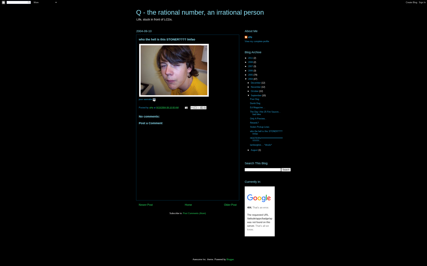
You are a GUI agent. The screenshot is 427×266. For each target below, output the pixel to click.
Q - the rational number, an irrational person (200, 12)
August (254, 150)
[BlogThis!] (195, 107)
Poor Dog (254, 99)
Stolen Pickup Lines (259, 127)
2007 (251, 66)
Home (188, 204)
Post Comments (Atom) (194, 213)
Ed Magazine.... (257, 107)
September (256, 95)
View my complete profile (257, 41)
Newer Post (146, 204)
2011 (251, 58)
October (255, 91)
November (256, 87)
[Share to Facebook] (201, 107)
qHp (250, 37)
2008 (251, 62)
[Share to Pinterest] (204, 107)
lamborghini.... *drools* (261, 145)
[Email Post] (186, 107)
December (256, 83)
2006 (251, 70)
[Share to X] (198, 107)
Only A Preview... (258, 118)
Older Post (230, 204)
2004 (251, 79)
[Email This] (192, 107)
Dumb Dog (255, 103)
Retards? (254, 123)
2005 (251, 75)
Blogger (230, 259)
